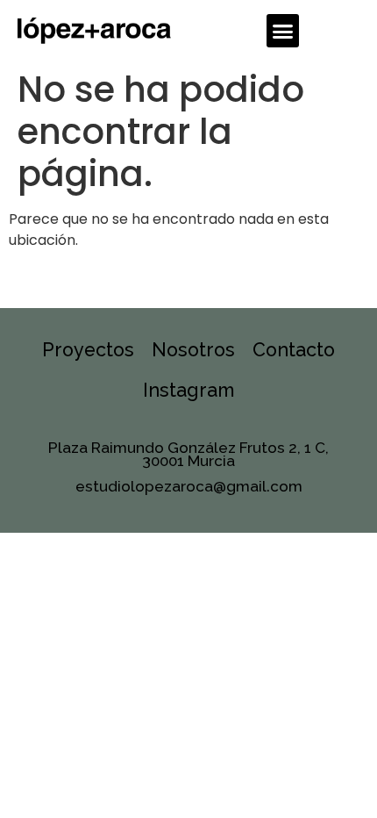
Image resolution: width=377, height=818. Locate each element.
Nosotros (193, 350)
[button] (283, 30)
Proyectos (88, 350)
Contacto (294, 350)
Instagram (188, 390)
